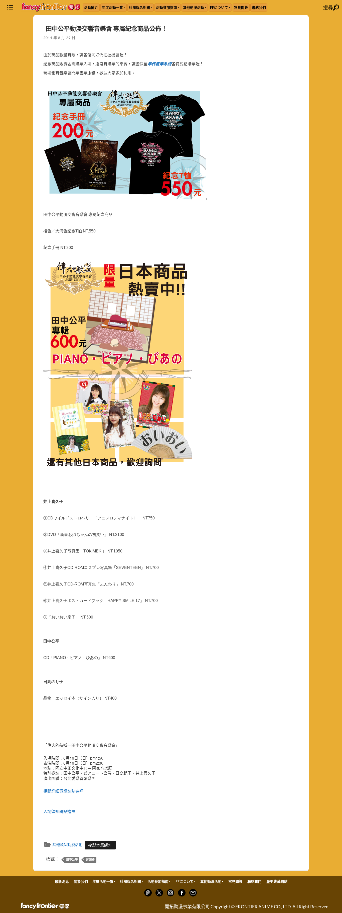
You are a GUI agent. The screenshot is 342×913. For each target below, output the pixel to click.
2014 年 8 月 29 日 (59, 38)
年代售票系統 (159, 64)
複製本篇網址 (100, 845)
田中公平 (72, 859)
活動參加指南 (166, 8)
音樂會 (90, 859)
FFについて (219, 8)
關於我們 (81, 881)
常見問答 (241, 8)
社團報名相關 (139, 8)
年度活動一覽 (112, 8)
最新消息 (62, 881)
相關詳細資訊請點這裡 (63, 791)
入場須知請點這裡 (59, 811)
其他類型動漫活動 (67, 844)
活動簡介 (91, 8)
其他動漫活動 (193, 8)
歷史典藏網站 (276, 881)
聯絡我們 (259, 8)
